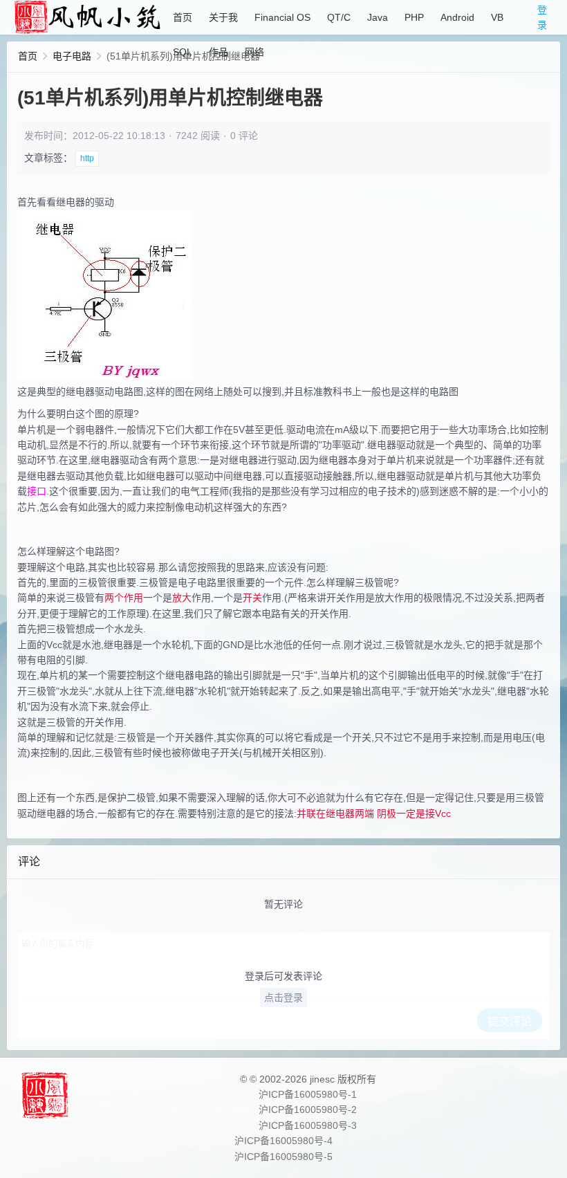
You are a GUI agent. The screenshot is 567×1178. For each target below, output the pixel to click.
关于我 (223, 17)
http (87, 158)
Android (457, 17)
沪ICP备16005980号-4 (283, 1140)
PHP (414, 17)
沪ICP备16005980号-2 (308, 1109)
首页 (182, 17)
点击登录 (283, 997)
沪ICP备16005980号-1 (308, 1094)
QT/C (339, 17)
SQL (182, 51)
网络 (254, 51)
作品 (218, 51)
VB (497, 17)
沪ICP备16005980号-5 (283, 1156)
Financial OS (282, 17)
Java (377, 17)
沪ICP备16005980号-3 (308, 1125)
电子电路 (72, 56)
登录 (542, 17)
